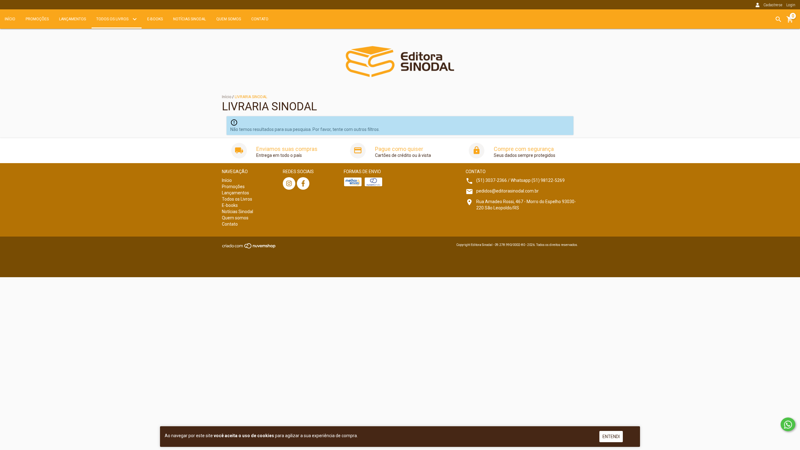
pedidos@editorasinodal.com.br (507, 190)
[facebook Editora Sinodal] (303, 183)
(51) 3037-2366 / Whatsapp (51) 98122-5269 (520, 180)
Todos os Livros (112, 19)
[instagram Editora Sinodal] (289, 183)
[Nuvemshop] (249, 248)
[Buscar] (778, 19)
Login (790, 5)
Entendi (611, 436)
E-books (155, 19)
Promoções (37, 19)
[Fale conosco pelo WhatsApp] (788, 424)
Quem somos (228, 19)
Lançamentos (72, 19)
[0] (790, 21)
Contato (259, 19)
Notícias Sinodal (189, 19)
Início (10, 19)
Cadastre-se (772, 5)
